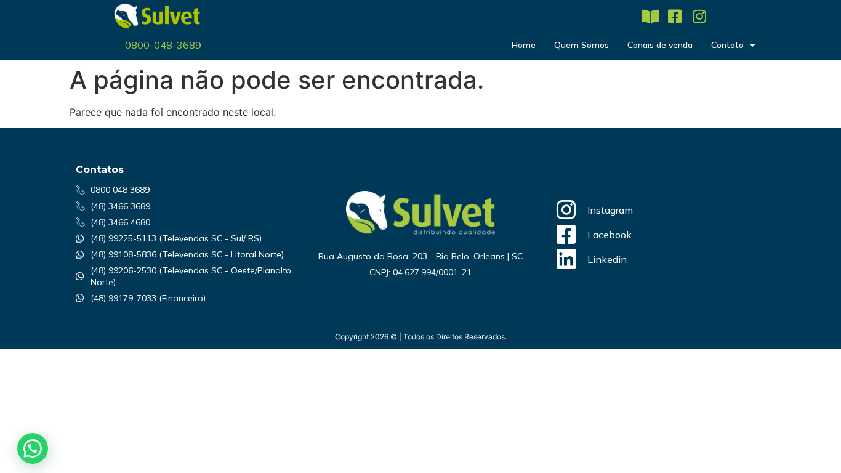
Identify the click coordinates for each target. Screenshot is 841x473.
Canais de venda (660, 45)
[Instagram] (699, 16)
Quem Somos (581, 45)
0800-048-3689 (163, 45)
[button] (32, 448)
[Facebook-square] (674, 16)
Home (524, 45)
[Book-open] (650, 16)
